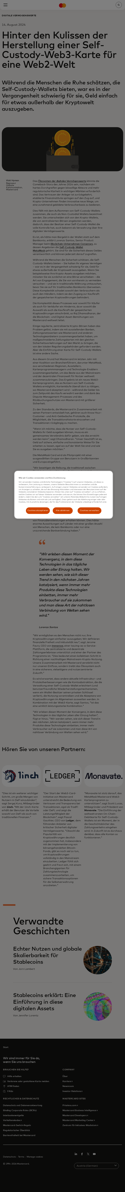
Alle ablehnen (63, 511)
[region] (63, 494)
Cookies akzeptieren (37, 511)
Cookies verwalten (89, 511)
